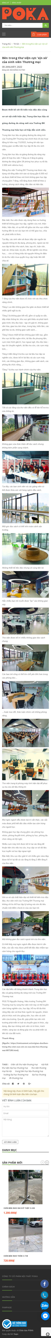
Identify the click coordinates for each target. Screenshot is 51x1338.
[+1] (29, 1083)
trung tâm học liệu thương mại (29, 1071)
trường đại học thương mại (16, 1074)
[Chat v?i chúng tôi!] (45, 1316)
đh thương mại (16, 1078)
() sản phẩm (42, 34)
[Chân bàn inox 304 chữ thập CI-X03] (25, 1187)
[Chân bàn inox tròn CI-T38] (25, 1235)
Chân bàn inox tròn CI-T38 (16, 1256)
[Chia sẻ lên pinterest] (24, 1083)
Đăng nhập (16, 3)
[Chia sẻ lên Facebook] (13, 1083)
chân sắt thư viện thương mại (24, 1064)
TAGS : (5, 1064)
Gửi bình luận (10, 1142)
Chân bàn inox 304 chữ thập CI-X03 (19, 1208)
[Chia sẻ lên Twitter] (19, 1083)
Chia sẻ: (6, 1083)
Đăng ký (5, 3)
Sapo (16, 1334)
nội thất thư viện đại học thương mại (25, 1066)
